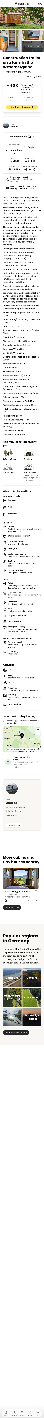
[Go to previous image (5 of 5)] (6, 878)
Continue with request (22, 107)
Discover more (12, 907)
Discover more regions (16, 1032)
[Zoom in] (38, 729)
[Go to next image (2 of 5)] (36, 878)
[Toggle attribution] (38, 749)
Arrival (10, 97)
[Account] (40, 4)
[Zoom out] (38, 733)
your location (11, 723)
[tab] (19, 886)
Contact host (14, 825)
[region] (21, 878)
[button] (22, 736)
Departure (28, 97)
